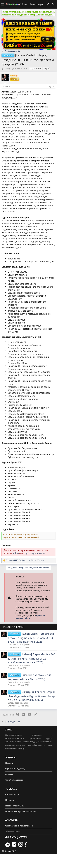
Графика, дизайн (22, 644)
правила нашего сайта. (30, 617)
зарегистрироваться (34, 553)
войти (15, 553)
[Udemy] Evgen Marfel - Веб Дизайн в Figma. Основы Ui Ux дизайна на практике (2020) (31, 658)
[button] (3, 4)
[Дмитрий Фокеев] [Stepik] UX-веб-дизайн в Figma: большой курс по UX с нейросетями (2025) (32, 696)
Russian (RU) (10, 851)
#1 (54, 86)
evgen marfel (35, 68)
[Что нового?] (48, 4)
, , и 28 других (25, 560)
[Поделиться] (50, 86)
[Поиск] (53, 4)
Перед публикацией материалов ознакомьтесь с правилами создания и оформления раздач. (28, 13)
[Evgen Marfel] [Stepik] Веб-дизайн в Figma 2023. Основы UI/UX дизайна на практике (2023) (31, 637)
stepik (46, 68)
